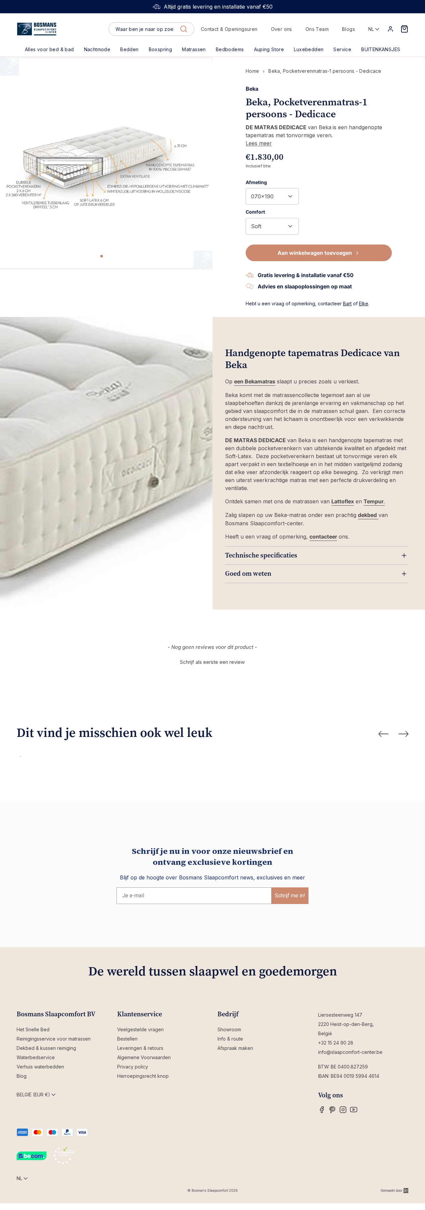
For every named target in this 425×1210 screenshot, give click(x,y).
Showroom (229, 1029)
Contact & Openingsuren (229, 29)
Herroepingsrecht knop (143, 1076)
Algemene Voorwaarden (144, 1057)
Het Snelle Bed (33, 1029)
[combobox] (151, 29)
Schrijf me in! (290, 895)
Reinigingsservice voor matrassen (54, 1039)
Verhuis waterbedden (40, 1066)
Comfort (255, 212)
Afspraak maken (235, 1048)
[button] (129, 49)
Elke (363, 303)
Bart (347, 303)
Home (252, 71)
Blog (22, 1076)
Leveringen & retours (140, 1048)
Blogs (348, 29)
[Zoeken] (184, 29)
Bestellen (127, 1039)
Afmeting (256, 182)
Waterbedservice (36, 1057)
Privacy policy (132, 1066)
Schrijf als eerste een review (212, 662)
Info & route (230, 1039)
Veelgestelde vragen (140, 1029)
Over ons (281, 29)
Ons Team (317, 29)
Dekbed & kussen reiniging (46, 1048)
